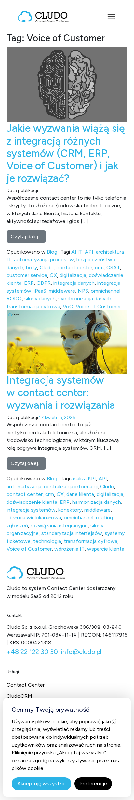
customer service (27, 275)
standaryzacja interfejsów (71, 533)
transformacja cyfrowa (33, 306)
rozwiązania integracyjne (59, 525)
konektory (70, 510)
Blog (52, 252)
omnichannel (105, 291)
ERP (29, 283)
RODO (14, 299)
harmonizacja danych (96, 502)
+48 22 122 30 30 (32, 651)
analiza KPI (83, 479)
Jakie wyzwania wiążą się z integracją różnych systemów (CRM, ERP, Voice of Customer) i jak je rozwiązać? (66, 153)
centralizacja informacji (71, 486)
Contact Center (26, 685)
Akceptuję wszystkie (41, 783)
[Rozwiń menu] (111, 16)
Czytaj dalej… (28, 236)
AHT (76, 252)
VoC (68, 306)
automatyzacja (24, 486)
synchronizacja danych (84, 299)
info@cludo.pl (81, 651)
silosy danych (40, 299)
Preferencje (93, 783)
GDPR (43, 283)
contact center (74, 267)
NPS (83, 291)
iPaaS (40, 291)
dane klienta (80, 494)
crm (99, 267)
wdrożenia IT (69, 549)
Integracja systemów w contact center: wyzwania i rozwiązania (61, 392)
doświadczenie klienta (32, 502)
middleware (62, 291)
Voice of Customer (98, 306)
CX (53, 275)
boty (31, 267)
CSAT (113, 267)
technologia (47, 541)
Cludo (47, 267)
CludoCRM (19, 696)
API (89, 252)
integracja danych (74, 283)
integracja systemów (31, 510)
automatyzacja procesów (44, 259)
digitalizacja (73, 275)
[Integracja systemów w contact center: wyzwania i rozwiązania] (67, 342)
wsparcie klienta (105, 549)
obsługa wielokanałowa (34, 518)
